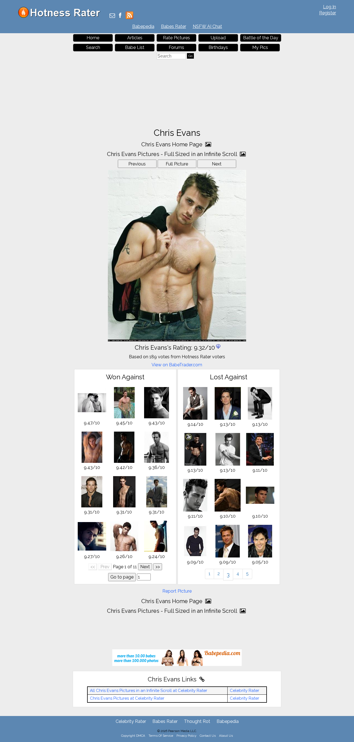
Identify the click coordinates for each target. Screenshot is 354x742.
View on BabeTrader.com (177, 364)
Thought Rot (197, 721)
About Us (226, 736)
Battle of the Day (260, 37)
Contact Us (208, 736)
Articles (134, 37)
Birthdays (218, 47)
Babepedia (143, 26)
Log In (329, 6)
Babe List (134, 47)
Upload (218, 37)
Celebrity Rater (244, 690)
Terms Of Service (161, 736)
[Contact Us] (112, 16)
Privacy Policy (186, 736)
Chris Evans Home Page (172, 144)
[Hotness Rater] (61, 16)
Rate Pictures (176, 37)
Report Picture (177, 591)
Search (93, 47)
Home (93, 37)
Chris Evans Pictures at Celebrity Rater (127, 698)
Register (327, 12)
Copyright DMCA (133, 736)
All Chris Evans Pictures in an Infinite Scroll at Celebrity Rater (148, 690)
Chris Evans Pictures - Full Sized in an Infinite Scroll (172, 154)
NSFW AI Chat (207, 26)
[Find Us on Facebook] (120, 16)
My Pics (260, 47)
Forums (176, 47)
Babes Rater (173, 26)
